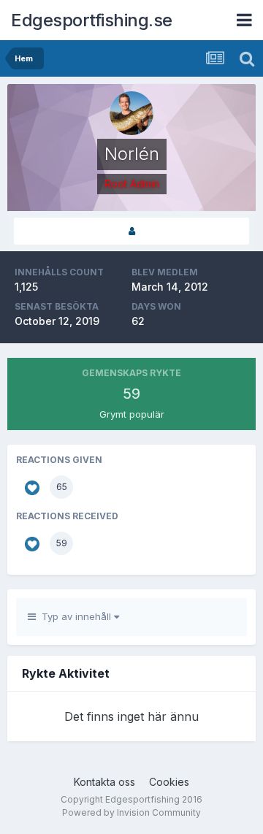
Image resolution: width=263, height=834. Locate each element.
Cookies (169, 782)
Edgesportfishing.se (91, 20)
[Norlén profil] (131, 231)
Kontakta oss (104, 782)
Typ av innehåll (75, 616)
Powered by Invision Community (131, 812)
